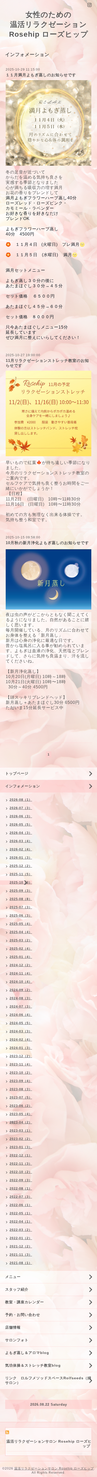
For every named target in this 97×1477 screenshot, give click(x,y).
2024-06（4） (21, 1015)
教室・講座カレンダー (24, 1302)
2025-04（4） (21, 932)
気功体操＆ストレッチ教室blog (33, 1365)
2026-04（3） (21, 833)
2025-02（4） (21, 948)
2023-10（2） (21, 1073)
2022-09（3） (21, 1180)
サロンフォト (16, 1340)
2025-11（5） (21, 874)
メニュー (13, 1277)
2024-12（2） (21, 965)
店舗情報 (13, 1327)
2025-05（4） (21, 924)
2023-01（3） (21, 1147)
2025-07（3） (21, 907)
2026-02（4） (21, 849)
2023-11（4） (21, 1064)
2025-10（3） (21, 882)
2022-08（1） (21, 1188)
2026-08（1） (21, 800)
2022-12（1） (21, 1155)
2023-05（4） (21, 1114)
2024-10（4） (21, 982)
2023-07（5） (21, 1097)
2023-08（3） (21, 1089)
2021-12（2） (21, 1246)
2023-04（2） (21, 1122)
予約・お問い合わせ (22, 1315)
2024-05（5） (21, 1023)
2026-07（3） (21, 808)
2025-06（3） (21, 915)
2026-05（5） (21, 824)
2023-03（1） (21, 1130)
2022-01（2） (21, 1238)
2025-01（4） (21, 957)
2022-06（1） (21, 1205)
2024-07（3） (21, 1006)
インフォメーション (22, 786)
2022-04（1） (21, 1221)
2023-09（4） (21, 1081)
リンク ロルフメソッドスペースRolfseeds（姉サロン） (48, 1380)
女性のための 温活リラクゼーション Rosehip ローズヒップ (48, 24)
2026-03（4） (21, 841)
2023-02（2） (21, 1139)
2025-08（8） (21, 899)
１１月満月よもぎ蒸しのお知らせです (41, 75)
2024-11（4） (21, 973)
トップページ (16, 773)
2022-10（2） (21, 1172)
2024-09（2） (21, 990)
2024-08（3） (21, 998)
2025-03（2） (21, 940)
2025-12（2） (21, 866)
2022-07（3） (21, 1197)
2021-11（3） (21, 1255)
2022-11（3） (21, 1164)
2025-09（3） (21, 891)
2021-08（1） (21, 1263)
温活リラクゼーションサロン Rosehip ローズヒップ (54, 1468)
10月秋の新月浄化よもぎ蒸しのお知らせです (47, 542)
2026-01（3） (21, 857)
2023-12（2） (21, 1056)
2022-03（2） (21, 1230)
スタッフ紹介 (16, 1289)
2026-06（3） (21, 816)
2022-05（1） (21, 1213)
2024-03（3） (21, 1031)
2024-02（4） (21, 1039)
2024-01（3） (21, 1048)
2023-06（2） (21, 1106)
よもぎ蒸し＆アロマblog (27, 1353)
